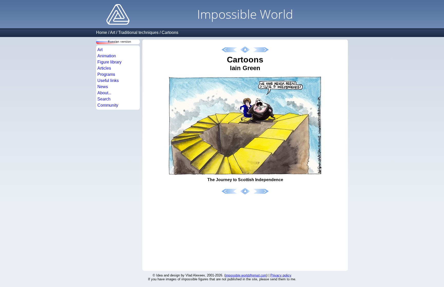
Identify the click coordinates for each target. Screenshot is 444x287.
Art (112, 32)
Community (107, 105)
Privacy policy (280, 275)
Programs (106, 74)
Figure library (109, 62)
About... (104, 93)
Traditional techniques (138, 32)
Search (103, 99)
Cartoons (170, 32)
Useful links (108, 80)
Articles (104, 68)
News (102, 87)
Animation (106, 56)
